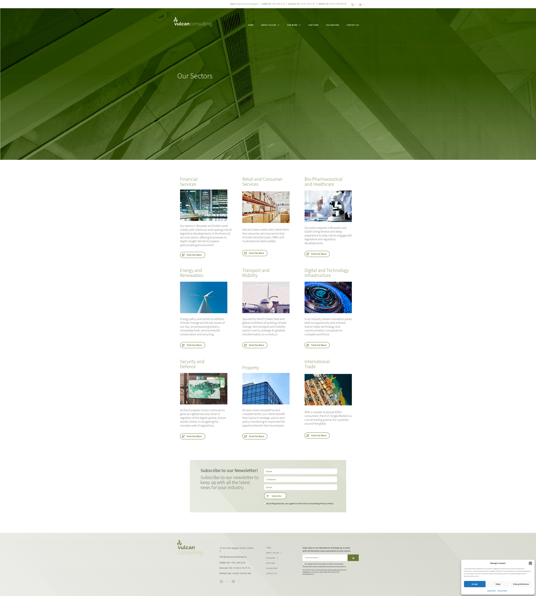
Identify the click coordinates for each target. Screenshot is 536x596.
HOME (250, 25)
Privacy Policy (502, 590)
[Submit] (353, 557)
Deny (498, 584)
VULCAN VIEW (332, 25)
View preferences (521, 584)
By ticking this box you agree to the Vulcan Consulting (300, 503)
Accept (475, 584)
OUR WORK (292, 25)
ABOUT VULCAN (268, 25)
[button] (530, 563)
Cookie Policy (491, 590)
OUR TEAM (313, 25)
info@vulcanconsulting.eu (246, 3)
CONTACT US (353, 25)
